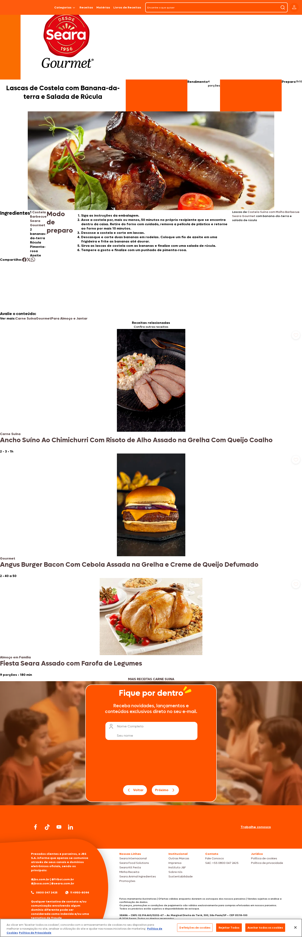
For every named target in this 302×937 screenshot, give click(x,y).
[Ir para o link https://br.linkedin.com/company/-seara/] (70, 827)
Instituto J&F (177, 867)
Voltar (138, 790)
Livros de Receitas (127, 7)
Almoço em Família (15, 657)
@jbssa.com (40, 883)
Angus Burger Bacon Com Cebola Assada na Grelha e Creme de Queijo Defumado (129, 564)
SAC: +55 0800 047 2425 (222, 863)
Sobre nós (175, 872)
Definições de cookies (194, 927)
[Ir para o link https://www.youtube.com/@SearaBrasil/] (58, 827)
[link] (151, 391)
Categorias (62, 7)
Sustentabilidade (180, 876)
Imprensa (174, 863)
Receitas (86, 7)
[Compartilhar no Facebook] (24, 259)
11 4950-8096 (79, 892)
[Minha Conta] (294, 7)
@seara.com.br (62, 883)
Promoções (127, 881)
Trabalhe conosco (256, 827)
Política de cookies (264, 858)
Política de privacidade (267, 863)
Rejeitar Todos (229, 927)
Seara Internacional (133, 858)
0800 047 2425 (47, 892)
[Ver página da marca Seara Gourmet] (68, 42)
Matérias (103, 7)
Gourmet (43, 318)
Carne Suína (25, 318)
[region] (151, 928)
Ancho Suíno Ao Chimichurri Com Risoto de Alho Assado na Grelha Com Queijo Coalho (136, 440)
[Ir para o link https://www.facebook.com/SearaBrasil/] (35, 827)
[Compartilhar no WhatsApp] (33, 259)
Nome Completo (130, 726)
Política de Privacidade (35, 933)
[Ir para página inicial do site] (151, 841)
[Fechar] (295, 927)
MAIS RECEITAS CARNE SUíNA (151, 679)
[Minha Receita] (14, 7)
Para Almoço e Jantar (69, 318)
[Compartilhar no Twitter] (29, 259)
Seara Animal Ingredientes (137, 876)
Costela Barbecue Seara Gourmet (38, 218)
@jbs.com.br (40, 879)
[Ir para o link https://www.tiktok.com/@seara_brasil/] (47, 827)
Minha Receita (129, 872)
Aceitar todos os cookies (265, 927)
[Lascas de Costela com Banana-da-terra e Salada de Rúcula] (42, 7)
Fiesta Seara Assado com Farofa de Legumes (71, 663)
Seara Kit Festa (130, 867)
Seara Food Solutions (134, 863)
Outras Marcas (178, 858)
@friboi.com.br (63, 879)
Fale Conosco (214, 858)
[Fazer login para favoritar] (296, 335)
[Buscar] (282, 7)
